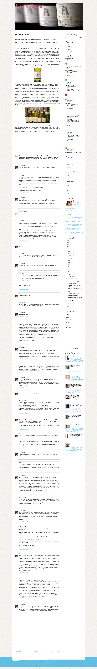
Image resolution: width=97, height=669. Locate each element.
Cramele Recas (69, 319)
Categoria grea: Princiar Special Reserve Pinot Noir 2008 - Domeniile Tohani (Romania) (76, 386)
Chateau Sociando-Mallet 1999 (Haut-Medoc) (75, 416)
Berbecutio (21, 153)
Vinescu (67, 192)
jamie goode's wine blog (72, 85)
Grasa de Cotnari (70, 149)
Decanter (67, 44)
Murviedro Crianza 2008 (73, 280)
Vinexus (67, 193)
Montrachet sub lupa (72, 283)
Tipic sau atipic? (22, 34)
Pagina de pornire (37, 651)
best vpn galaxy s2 (69, 668)
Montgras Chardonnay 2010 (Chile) (75, 293)
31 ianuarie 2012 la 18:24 (23, 521)
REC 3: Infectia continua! (73, 291)
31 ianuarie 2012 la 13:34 (23, 471)
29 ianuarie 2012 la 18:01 (23, 280)
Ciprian (20, 165)
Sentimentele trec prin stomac (72, 76)
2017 (68, 240)
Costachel (69, 99)
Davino (67, 317)
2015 (68, 244)
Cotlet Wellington (70, 100)
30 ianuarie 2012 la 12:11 (23, 316)
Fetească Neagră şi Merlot (72, 135)
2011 (68, 303)
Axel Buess (68, 184)
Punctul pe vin (70, 89)
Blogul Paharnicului (71, 114)
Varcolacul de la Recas (72, 278)
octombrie (70, 255)
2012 (68, 249)
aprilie (69, 266)
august (69, 258)
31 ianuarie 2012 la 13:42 (23, 492)
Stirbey (67, 314)
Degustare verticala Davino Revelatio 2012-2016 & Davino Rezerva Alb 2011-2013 (74, 121)
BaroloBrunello (69, 185)
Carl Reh (67, 322)
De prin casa (70, 125)
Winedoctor (68, 49)
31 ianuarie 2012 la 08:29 (23, 413)
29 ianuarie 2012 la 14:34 (23, 192)
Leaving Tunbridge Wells (71, 86)
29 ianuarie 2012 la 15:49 (23, 259)
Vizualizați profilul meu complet (71, 210)
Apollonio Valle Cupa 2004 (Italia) (75, 297)
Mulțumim (69, 82)
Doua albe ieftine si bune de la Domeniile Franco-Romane (76, 426)
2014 (68, 246)
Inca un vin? (69, 143)
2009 (68, 306)
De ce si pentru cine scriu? (73, 281)
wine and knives (70, 108)
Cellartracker (68, 167)
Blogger (76, 348)
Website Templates (36, 668)
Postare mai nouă (19, 651)
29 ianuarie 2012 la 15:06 (23, 215)
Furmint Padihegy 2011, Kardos (73, 136)
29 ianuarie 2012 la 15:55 (23, 269)
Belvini (67, 187)
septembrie (70, 257)
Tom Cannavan (69, 46)
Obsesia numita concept (73, 295)
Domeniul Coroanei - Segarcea (72, 316)
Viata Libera (68, 159)
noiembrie (70, 253)
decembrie (70, 251)
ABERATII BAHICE (71, 148)
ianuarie (70, 271)
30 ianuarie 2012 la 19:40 (23, 387)
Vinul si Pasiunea (29, 6)
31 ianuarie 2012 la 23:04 (23, 549)
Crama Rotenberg (69, 320)
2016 (68, 242)
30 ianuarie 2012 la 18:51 (23, 358)
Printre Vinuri (70, 119)
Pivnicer (69, 63)
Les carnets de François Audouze (74, 152)
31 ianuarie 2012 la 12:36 (23, 429)
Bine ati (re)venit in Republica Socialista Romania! (74, 396)
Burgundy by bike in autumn (72, 140)
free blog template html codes (60, 668)
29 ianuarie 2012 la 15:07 (23, 240)
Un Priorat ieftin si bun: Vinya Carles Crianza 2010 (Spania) (76, 406)
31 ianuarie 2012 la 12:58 (23, 448)
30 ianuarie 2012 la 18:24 (23, 342)
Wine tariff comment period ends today (74, 96)
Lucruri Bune (70, 70)
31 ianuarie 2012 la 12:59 (23, 458)
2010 (68, 305)
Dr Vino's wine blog (71, 94)
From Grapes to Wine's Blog (73, 130)
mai (69, 264)
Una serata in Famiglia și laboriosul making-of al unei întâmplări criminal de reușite (74, 66)
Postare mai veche (55, 651)
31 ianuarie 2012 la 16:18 (23, 505)
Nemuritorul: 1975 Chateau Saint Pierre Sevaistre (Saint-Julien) (76, 445)
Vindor (67, 190)
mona (20, 302)
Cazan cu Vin (70, 139)
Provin (68, 103)
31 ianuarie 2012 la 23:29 (23, 572)
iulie (69, 260)
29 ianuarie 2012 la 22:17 (23, 289)
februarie (70, 269)
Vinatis (67, 188)
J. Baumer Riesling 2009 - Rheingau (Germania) (76, 435)
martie (69, 267)
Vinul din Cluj (70, 58)
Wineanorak (68, 48)
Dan (20, 175)
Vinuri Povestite (70, 75)
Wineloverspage (69, 51)
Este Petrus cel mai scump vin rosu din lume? (76, 376)
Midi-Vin (67, 177)
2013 (68, 248)
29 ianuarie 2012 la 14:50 (23, 207)
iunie (69, 262)
